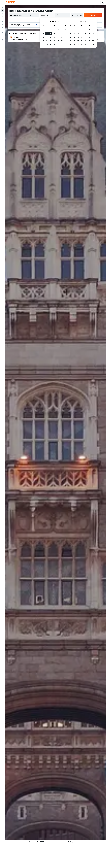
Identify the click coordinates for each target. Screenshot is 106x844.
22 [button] (50, 41)
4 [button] (70, 33)
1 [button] (50, 29)
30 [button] (54, 44)
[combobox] (25, 15)
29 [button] (50, 44)
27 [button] (43, 44)
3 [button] (58, 29)
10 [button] (58, 33)
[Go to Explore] (3, 21)
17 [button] (58, 37)
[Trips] (3, 32)
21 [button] (47, 41)
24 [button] (58, 41)
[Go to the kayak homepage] (10, 2)
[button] (2, 2)
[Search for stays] (3, 10)
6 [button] (43, 33)
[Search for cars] (3, 13)
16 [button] (54, 37)
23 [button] (54, 41)
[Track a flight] (3, 24)
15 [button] (50, 37)
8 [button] (50, 33)
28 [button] (47, 44)
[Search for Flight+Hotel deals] (3, 16)
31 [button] (93, 44)
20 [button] (43, 41)
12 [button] (65, 33)
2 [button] (54, 29)
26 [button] (65, 41)
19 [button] (65, 37)
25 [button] (62, 41)
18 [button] (61, 37)
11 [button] (61, 33)
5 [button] (65, 29)
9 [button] (54, 33)
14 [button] (47, 37)
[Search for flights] (3, 7)
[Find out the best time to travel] (3, 27)
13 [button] (43, 37)
